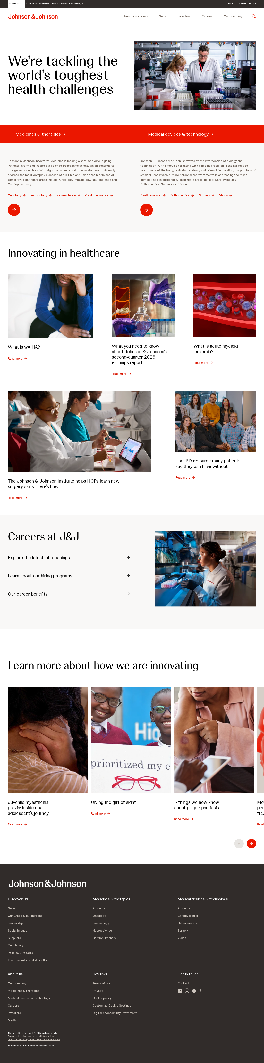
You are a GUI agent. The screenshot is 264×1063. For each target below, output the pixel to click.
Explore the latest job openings (39, 558)
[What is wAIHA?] (50, 306)
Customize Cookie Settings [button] (112, 1005)
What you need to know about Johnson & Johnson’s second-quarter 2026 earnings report (139, 354)
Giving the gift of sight (113, 802)
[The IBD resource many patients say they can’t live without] (215, 421)
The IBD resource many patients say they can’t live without (207, 463)
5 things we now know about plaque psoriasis (196, 805)
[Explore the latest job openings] (205, 569)
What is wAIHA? (24, 347)
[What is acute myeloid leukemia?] (224, 305)
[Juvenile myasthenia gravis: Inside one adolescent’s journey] (48, 740)
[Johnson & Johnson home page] (33, 16)
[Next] (251, 843)
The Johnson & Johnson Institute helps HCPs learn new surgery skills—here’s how (63, 483)
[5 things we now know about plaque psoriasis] (214, 740)
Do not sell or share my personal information (31, 1036)
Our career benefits (27, 594)
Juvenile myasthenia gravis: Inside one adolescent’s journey (28, 807)
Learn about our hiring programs (40, 576)
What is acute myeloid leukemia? (215, 348)
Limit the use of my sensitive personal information (34, 1039)
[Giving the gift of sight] (131, 740)
